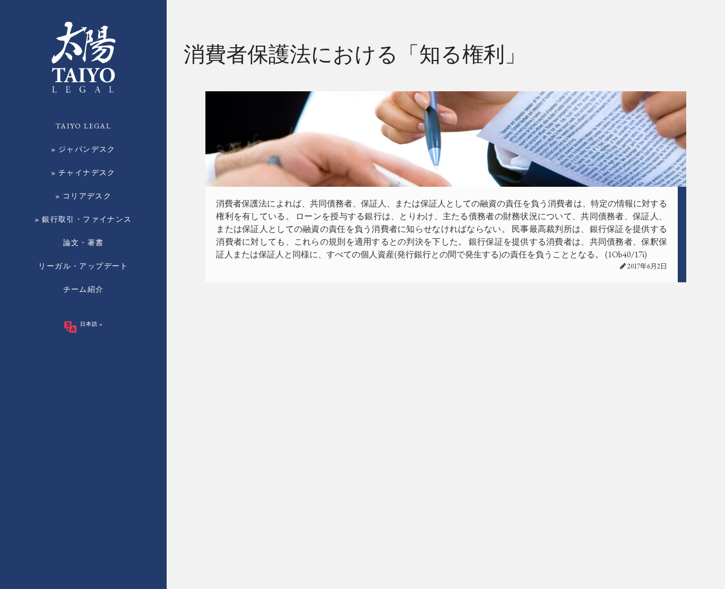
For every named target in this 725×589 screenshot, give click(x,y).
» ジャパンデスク (83, 149)
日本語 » (91, 324)
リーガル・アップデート (83, 266)
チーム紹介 (83, 289)
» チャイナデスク (83, 172)
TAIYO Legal (83, 126)
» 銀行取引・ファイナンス (83, 219)
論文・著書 (83, 242)
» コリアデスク (83, 196)
